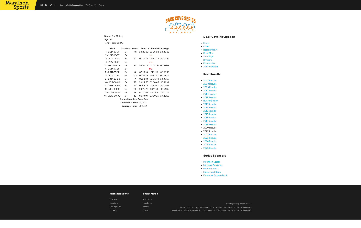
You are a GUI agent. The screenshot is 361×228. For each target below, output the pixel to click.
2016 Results (209, 114)
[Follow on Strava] (55, 5)
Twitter (146, 207)
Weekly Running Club (74, 5)
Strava (145, 210)
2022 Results (209, 134)
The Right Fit (91, 5)
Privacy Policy (232, 204)
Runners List (209, 63)
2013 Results (209, 104)
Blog (61, 5)
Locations (114, 203)
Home (206, 43)
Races (101, 5)
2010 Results (209, 90)
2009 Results (209, 87)
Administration (210, 66)
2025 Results (209, 144)
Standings (208, 56)
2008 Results (209, 84)
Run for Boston (210, 101)
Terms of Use (246, 204)
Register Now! (210, 50)
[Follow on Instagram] (41, 5)
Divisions (207, 60)
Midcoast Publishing (213, 165)
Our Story (114, 199)
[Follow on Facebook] (46, 5)
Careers (113, 210)
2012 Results (209, 97)
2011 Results (209, 94)
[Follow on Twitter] (50, 5)
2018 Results (209, 121)
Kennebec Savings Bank (215, 175)
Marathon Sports (211, 162)
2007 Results (209, 80)
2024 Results (209, 141)
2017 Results (209, 117)
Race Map (208, 53)
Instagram (147, 199)
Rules (206, 46)
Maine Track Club (212, 172)
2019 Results (209, 124)
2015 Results (209, 111)
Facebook (147, 203)
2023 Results (209, 138)
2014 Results (209, 107)
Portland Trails (210, 168)
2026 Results (209, 148)
